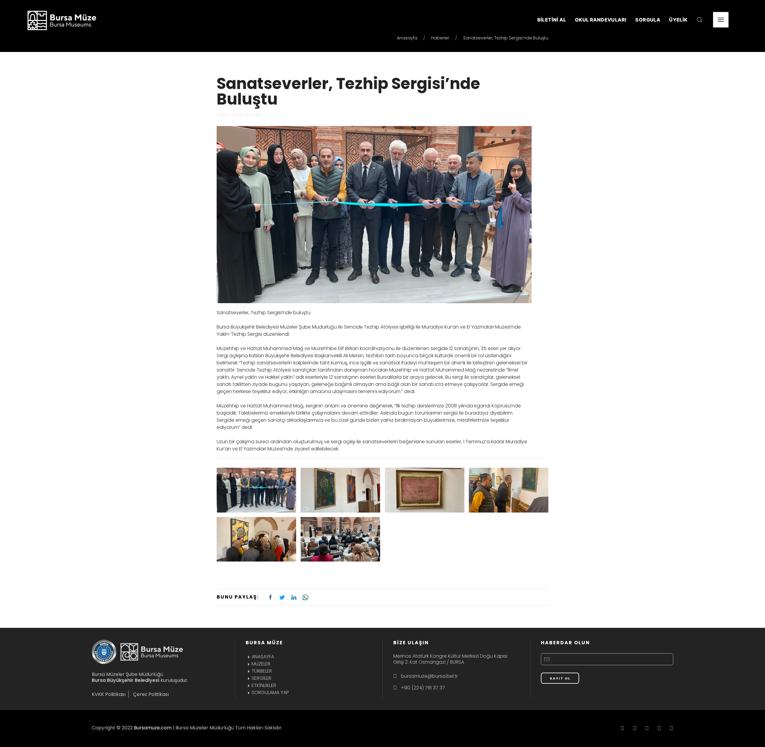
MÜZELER (261, 663)
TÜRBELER (262, 671)
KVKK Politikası (109, 694)
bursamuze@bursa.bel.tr (429, 676)
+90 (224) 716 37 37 (423, 687)
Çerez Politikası (151, 694)
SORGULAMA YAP (270, 692)
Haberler (440, 38)
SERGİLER (261, 678)
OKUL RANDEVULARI (600, 20)
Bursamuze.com (153, 727)
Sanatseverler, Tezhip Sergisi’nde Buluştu (348, 91)
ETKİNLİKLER (264, 685)
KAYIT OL (560, 678)
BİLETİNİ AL (551, 20)
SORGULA (647, 20)
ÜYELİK (678, 20)
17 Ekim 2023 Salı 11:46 (238, 115)
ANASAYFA (263, 656)
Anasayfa (407, 38)
